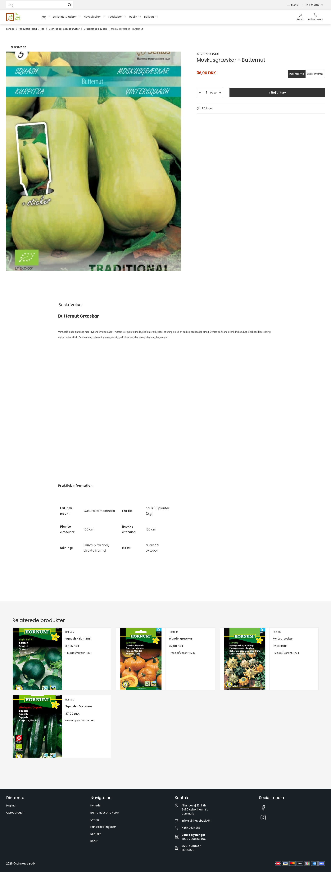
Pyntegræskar (283, 638)
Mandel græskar (180, 638)
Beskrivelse (18, 47)
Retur (93, 841)
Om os (94, 820)
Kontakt (95, 834)
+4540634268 (191, 828)
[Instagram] (263, 818)
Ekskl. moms (315, 74)
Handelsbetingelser (103, 827)
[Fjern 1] (200, 92)
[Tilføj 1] (220, 92)
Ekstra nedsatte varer (104, 813)
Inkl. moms (296, 74)
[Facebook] (263, 808)
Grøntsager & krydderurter (64, 28)
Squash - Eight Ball (78, 638)
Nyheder (96, 805)
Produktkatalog (28, 28)
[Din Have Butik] (19, 17)
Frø (42, 28)
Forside (10, 28)
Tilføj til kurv (277, 92)
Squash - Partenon (78, 706)
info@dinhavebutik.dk (196, 821)
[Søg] (69, 5)
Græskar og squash (95, 28)
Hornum (69, 632)
